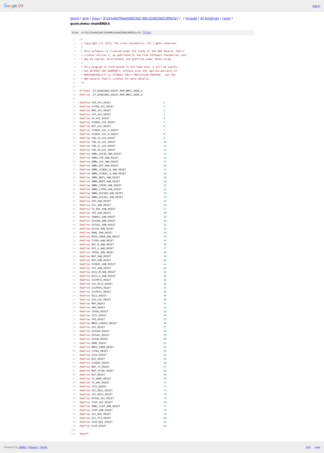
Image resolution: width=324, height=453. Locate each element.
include (191, 18)
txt (308, 447)
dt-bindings (209, 18)
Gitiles (22, 447)
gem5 (74, 18)
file (147, 32)
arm (85, 18)
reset (226, 18)
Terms (43, 447)
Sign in (316, 6)
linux (96, 18)
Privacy (32, 447)
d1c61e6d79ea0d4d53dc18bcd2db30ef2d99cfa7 (140, 18)
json (317, 447)
